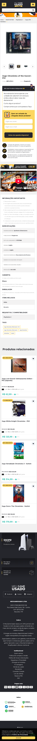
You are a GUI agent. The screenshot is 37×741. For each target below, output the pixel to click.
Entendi (18, 738)
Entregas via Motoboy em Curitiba (7, 572)
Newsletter (18, 669)
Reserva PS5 (18, 676)
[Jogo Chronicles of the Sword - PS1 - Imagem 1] (11, 66)
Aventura (2, 21)
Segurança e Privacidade (18, 660)
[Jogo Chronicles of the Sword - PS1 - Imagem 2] (18, 66)
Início (2, 19)
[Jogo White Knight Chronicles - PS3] (18, 418)
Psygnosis (27, 81)
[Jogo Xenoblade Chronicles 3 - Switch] (18, 461)
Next (32, 67)
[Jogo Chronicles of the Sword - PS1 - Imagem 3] (25, 66)
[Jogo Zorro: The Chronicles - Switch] (18, 503)
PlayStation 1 (19, 19)
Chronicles (6, 333)
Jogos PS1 (28, 19)
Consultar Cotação (18, 671)
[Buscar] (33, 10)
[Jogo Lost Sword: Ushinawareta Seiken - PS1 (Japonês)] (18, 376)
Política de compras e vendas (18, 655)
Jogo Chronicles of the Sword (10, 330)
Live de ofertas (18, 673)
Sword (12, 333)
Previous (4, 66)
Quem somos (18, 653)
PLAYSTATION (10, 19)
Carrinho (33, 4)
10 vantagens (18, 664)
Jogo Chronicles (23, 330)
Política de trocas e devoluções (18, 658)
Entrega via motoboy (18, 662)
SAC (18, 678)
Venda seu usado (18, 667)
